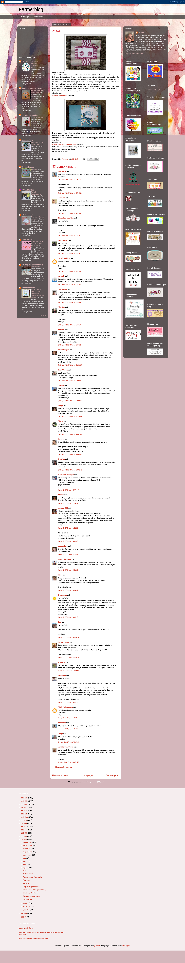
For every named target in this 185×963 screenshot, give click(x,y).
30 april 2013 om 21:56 (69, 345)
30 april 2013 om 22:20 (70, 381)
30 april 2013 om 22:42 (70, 416)
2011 (24, 917)
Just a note (28, 874)
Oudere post (112, 775)
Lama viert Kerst (26, 928)
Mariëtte (62, 171)
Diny (60, 575)
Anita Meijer (63, 350)
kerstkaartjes (35, 267)
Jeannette (62, 289)
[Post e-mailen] (84, 159)
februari (27, 906)
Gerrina (61, 459)
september (28, 852)
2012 (24, 914)
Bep (59, 622)
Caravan (34, 169)
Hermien (61, 198)
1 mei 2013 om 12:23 (68, 528)
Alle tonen (43, 315)
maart (26, 903)
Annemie (62, 675)
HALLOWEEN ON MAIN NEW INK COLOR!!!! (37, 244)
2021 (24, 814)
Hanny (61, 385)
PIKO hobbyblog (65, 707)
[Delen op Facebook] (96, 159)
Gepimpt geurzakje (31, 887)
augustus (27, 855)
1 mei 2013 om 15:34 (68, 570)
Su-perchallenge (59, 95)
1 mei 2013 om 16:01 (68, 590)
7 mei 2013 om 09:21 (68, 762)
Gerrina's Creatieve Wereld (32, 88)
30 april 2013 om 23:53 (70, 470)
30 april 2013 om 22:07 (70, 365)
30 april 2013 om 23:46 (70, 454)
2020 (24, 817)
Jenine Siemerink (28, 288)
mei (25, 864)
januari (26, 910)
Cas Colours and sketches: (64, 144)
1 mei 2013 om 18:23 (68, 617)
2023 (24, 808)
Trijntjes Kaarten (28, 167)
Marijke (61, 307)
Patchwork (27, 899)
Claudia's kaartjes (66, 218)
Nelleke (141, 32)
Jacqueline (62, 546)
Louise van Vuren (65, 747)
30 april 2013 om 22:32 (70, 401)
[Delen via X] (93, 159)
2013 (24, 839)
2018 (24, 823)
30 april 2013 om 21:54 (69, 325)
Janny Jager (64, 642)
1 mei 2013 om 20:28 (68, 702)
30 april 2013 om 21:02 (70, 193)
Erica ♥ (61, 439)
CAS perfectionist (31, 893)
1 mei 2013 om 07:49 (68, 490)
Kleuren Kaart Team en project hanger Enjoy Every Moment (41, 933)
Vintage (26, 883)
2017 (24, 827)
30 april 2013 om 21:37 (69, 302)
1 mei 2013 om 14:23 (68, 555)
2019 (24, 820)
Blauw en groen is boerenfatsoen (33, 938)
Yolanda (61, 662)
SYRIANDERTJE (28, 190)
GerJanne (62, 595)
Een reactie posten (63, 767)
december (27, 842)
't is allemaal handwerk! (31, 115)
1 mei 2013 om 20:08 (68, 657)
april (25, 868)
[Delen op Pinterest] (98, 159)
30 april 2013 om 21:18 (69, 236)
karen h (61, 276)
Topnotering (38, 17)
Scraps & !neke (27, 140)
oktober (27, 849)
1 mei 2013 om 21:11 (67, 718)
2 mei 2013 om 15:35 (68, 729)
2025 (24, 801)
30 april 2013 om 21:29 (69, 271)
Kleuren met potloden (30, 61)
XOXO (25, 871)
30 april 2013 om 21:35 (69, 284)
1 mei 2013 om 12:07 (68, 503)
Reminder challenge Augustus (34, 65)
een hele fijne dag (37, 117)
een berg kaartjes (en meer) (32, 265)
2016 (24, 830)
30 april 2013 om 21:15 (69, 213)
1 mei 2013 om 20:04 (68, 637)
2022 (24, 811)
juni (25, 861)
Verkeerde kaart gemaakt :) (34, 890)
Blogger (126, 946)
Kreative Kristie (27, 240)
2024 (24, 804)
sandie (61, 495)
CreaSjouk (62, 370)
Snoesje (26, 880)
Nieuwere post (60, 775)
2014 (24, 836)
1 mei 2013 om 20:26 (68, 671)
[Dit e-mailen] (88, 159)
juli (24, 858)
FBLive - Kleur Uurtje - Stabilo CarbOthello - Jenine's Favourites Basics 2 (37, 294)
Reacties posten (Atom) (92, 782)
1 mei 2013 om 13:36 (68, 541)
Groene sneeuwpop (31, 896)
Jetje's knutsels (27, 215)
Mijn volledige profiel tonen (135, 54)
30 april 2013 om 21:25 (69, 253)
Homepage (25, 17)
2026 (24, 798)
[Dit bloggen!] (91, 159)
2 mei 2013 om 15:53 (68, 742)
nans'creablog (64, 258)
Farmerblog (31, 9)
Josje (60, 734)
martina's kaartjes (66, 475)
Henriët (61, 329)
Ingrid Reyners (64, 559)
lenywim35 (63, 508)
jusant (97, 946)
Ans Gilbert (63, 240)
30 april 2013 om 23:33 (70, 434)
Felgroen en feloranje (32, 877)
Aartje (60, 405)
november (28, 845)
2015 (24, 833)
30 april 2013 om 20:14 (70, 180)
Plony (60, 421)
